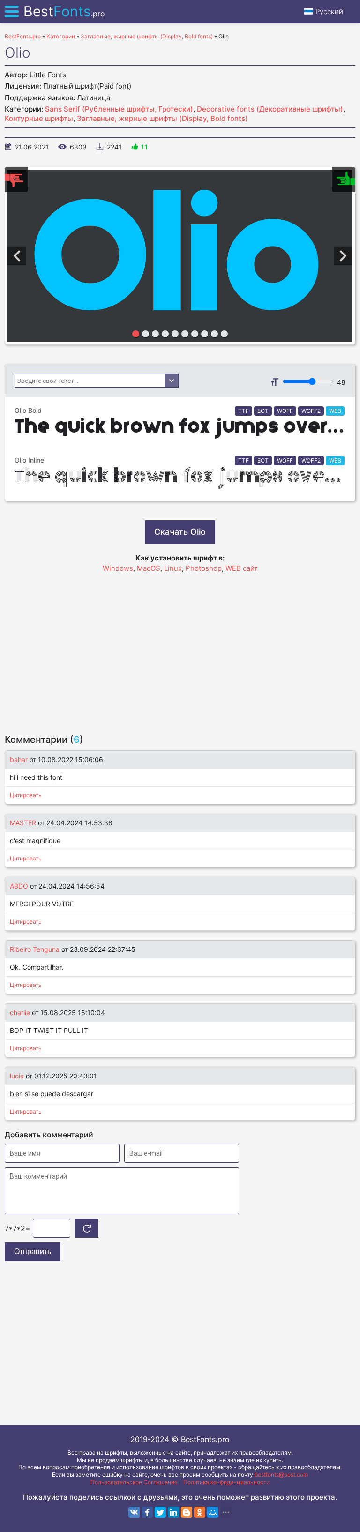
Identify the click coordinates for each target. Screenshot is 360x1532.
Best (64, 11)
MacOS (148, 568)
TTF (243, 410)
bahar (19, 759)
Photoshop (204, 568)
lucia (18, 1076)
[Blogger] (186, 1512)
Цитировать (26, 795)
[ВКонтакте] (134, 1512)
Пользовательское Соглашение (134, 1482)
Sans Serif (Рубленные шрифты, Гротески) (119, 109)
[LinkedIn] (173, 1512)
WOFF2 (311, 410)
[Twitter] (160, 1512)
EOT (263, 410)
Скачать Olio (180, 532)
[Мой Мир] (212, 1512)
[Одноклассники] (199, 1512)
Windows (118, 568)
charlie (20, 1012)
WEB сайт (241, 568)
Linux (173, 568)
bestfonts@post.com (281, 1474)
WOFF (285, 410)
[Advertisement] (180, 649)
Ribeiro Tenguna (35, 949)
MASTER (23, 823)
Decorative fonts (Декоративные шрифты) (270, 109)
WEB (335, 410)
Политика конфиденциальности (226, 1482)
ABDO (19, 886)
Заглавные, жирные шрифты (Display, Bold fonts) (162, 118)
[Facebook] (147, 1512)
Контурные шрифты (39, 118)
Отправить (32, 1251)
